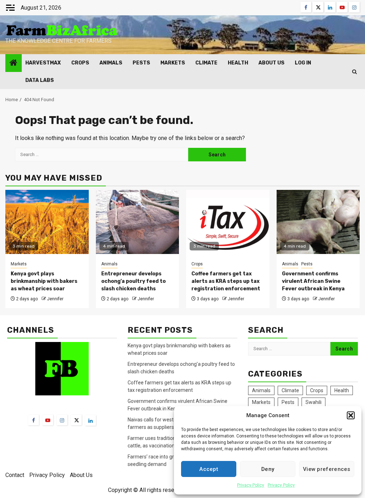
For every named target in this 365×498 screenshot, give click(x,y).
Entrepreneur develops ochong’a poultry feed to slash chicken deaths (133, 281)
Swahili (313, 402)
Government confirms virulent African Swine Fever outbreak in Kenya (313, 281)
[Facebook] (33, 420)
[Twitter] (76, 420)
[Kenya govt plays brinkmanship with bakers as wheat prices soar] (47, 222)
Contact (14, 475)
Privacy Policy (250, 485)
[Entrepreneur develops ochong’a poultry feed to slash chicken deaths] (137, 222)
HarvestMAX (43, 63)
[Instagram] (62, 420)
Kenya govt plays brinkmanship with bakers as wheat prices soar (44, 281)
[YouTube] (47, 420)
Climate (206, 63)
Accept (208, 469)
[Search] (354, 72)
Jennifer (55, 298)
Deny (267, 469)
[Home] (13, 63)
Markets (172, 63)
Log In (303, 63)
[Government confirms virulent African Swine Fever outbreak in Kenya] (318, 222)
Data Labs (39, 80)
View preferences (326, 469)
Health (238, 63)
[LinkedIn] (90, 420)
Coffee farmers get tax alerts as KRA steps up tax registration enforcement (225, 281)
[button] (350, 415)
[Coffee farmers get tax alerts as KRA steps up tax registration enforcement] (227, 222)
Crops (80, 63)
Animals (110, 63)
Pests (141, 63)
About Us (271, 63)
